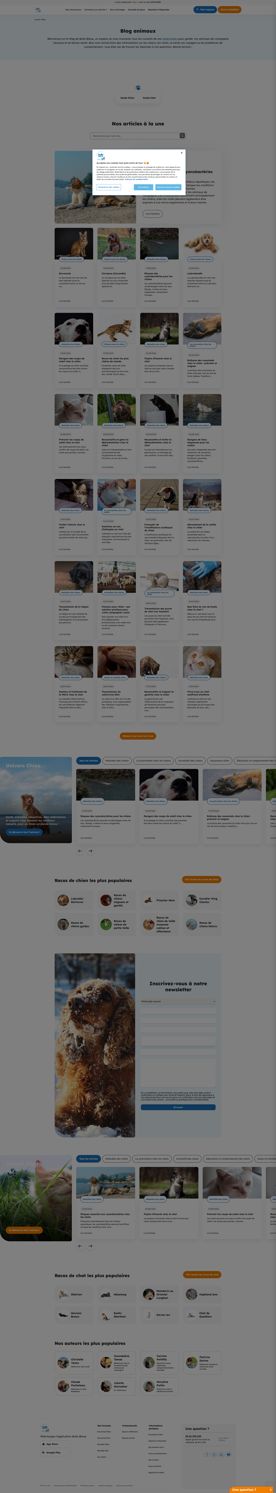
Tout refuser (143, 187)
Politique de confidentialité (136, 179)
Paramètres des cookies (108, 187)
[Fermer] (182, 153)
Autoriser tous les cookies (168, 187)
